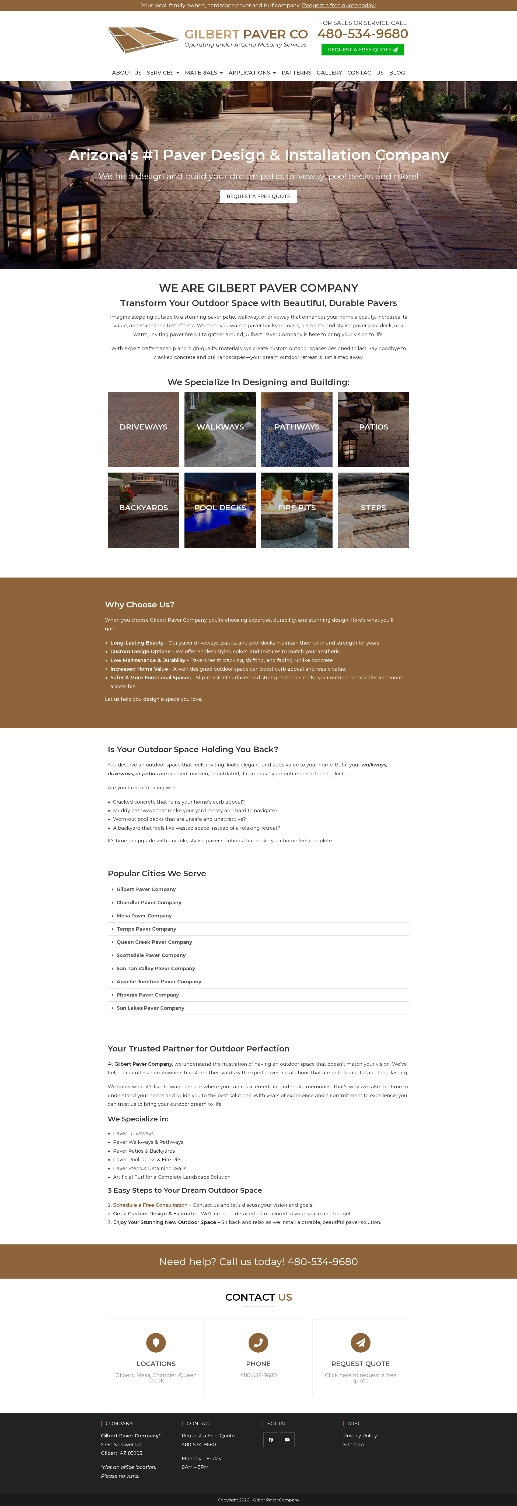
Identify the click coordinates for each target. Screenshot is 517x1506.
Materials (201, 72)
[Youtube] (287, 1439)
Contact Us (365, 72)
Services (160, 72)
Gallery (329, 72)
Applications (249, 72)
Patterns (296, 72)
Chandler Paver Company (149, 903)
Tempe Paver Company (146, 929)
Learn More (143, 452)
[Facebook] (270, 1439)
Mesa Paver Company (144, 916)
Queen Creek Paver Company (154, 942)
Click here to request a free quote (361, 1378)
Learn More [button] (297, 530)
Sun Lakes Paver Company (150, 1008)
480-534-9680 (362, 33)
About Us (127, 72)
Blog (397, 72)
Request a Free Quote (208, 1436)
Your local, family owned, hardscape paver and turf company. (258, 5)
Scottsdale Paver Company (151, 955)
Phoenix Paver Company (148, 995)
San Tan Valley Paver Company (156, 969)
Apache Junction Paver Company (159, 982)
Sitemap (353, 1445)
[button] (258, 889)
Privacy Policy (360, 1436)
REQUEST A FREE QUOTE (258, 196)
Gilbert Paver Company (146, 889)
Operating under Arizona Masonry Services (245, 44)
